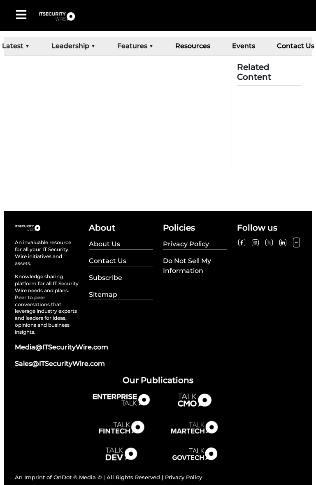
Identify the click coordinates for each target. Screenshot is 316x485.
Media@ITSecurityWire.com (61, 347)
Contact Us (295, 46)
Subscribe (105, 278)
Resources (192, 46)
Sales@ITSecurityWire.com (60, 363)
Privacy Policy (183, 477)
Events (243, 46)
